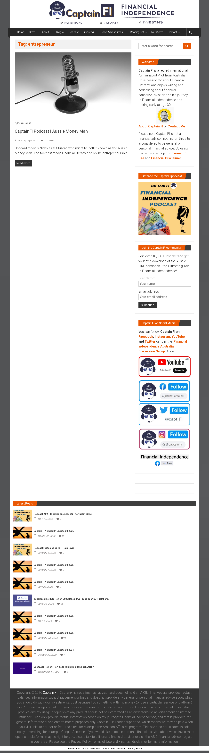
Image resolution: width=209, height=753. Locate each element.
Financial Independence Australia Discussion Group (162, 346)
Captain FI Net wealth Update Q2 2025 (54, 616)
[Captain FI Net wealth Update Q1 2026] (22, 532)
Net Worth (157, 32)
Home (20, 32)
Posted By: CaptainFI (26, 140)
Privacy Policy (135, 748)
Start (32, 32)
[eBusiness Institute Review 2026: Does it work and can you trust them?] (22, 600)
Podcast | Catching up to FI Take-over (54, 548)
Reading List (137, 32)
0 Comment (48, 140)
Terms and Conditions (114, 748)
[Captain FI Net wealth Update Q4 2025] (22, 566)
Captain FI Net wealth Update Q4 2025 (54, 565)
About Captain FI (150, 126)
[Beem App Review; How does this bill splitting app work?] (22, 668)
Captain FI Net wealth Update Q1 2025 (54, 633)
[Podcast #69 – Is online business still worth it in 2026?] (22, 515)
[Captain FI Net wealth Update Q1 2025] (22, 634)
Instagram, (163, 337)
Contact (172, 32)
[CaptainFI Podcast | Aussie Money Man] (73, 85)
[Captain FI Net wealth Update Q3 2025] (22, 583)
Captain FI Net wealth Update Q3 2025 (54, 582)
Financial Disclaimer (166, 158)
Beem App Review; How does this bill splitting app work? (64, 667)
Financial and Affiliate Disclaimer (84, 748)
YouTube (178, 337)
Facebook (145, 337)
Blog (58, 32)
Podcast (74, 32)
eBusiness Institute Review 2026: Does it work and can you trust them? (71, 599)
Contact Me (176, 126)
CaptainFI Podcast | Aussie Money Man (51, 131)
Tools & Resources (112, 32)
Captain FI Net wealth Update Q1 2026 (54, 531)
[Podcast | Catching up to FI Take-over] (22, 549)
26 (62, 603)
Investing (88, 32)
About (45, 32)
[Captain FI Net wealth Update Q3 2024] (22, 651)
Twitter (150, 341)
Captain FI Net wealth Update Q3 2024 (54, 650)
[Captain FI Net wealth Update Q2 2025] (22, 617)
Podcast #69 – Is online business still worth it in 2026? (63, 514)
